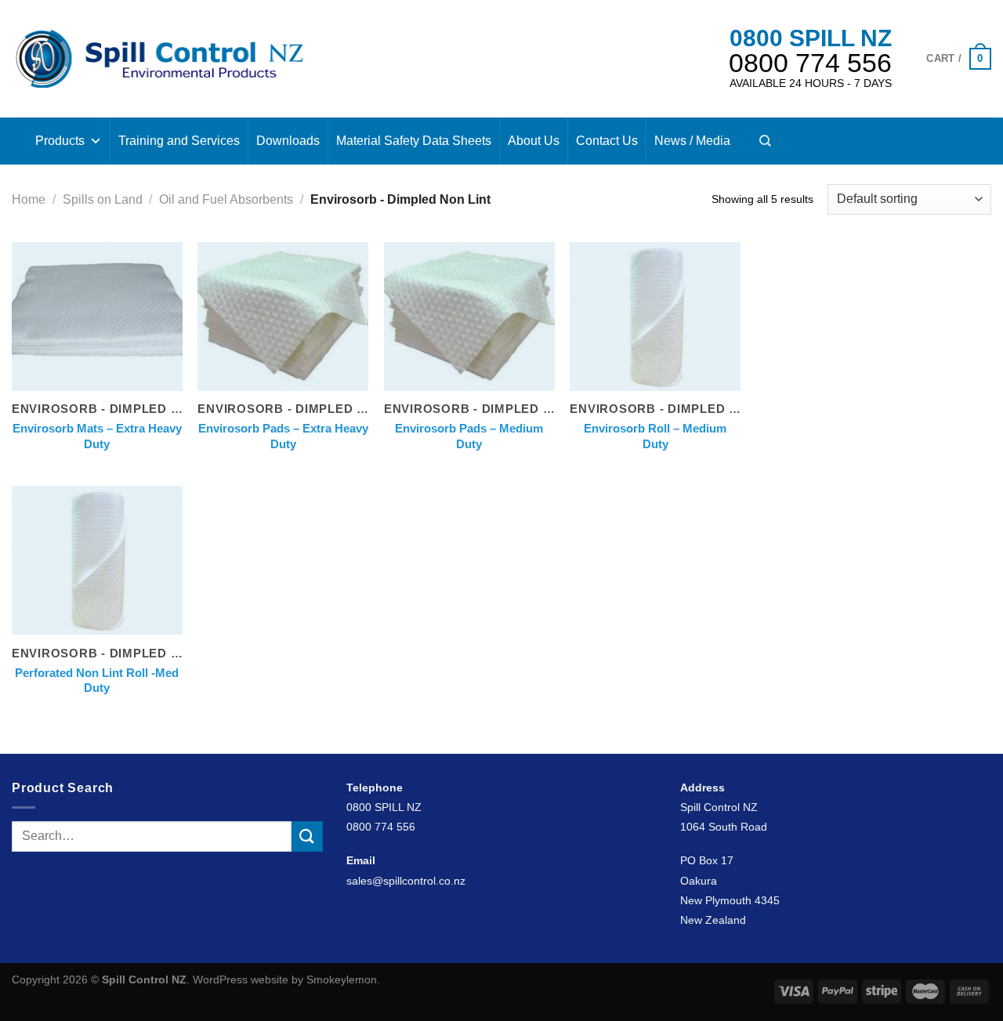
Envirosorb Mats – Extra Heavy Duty (97, 436)
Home (28, 199)
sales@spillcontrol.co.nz (405, 880)
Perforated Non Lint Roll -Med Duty (97, 680)
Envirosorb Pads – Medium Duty (469, 436)
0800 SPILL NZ (811, 38)
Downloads (288, 140)
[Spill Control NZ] (159, 58)
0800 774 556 (810, 63)
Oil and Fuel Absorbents (226, 199)
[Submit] (307, 836)
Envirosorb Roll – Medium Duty (655, 436)
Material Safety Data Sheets (413, 140)
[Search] (765, 141)
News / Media (692, 140)
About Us (533, 140)
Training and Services (179, 140)
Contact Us (607, 140)
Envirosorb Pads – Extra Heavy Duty (283, 436)
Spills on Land (103, 199)
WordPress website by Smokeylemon (285, 979)
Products (60, 140)
